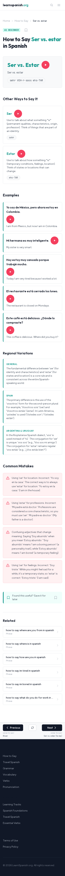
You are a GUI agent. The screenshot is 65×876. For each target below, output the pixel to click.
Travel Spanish (11, 762)
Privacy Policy (10, 846)
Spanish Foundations (15, 810)
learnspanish (15, 5)
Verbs (6, 780)
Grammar (8, 768)
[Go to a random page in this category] (32, 728)
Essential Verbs (11, 823)
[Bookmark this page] (26, 30)
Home (6, 20)
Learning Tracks (12, 804)
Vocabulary (9, 774)
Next (50, 727)
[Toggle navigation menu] (59, 5)
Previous (15, 727)
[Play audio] (45, 65)
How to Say (21, 20)
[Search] (51, 5)
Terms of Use (10, 840)
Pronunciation (11, 787)
